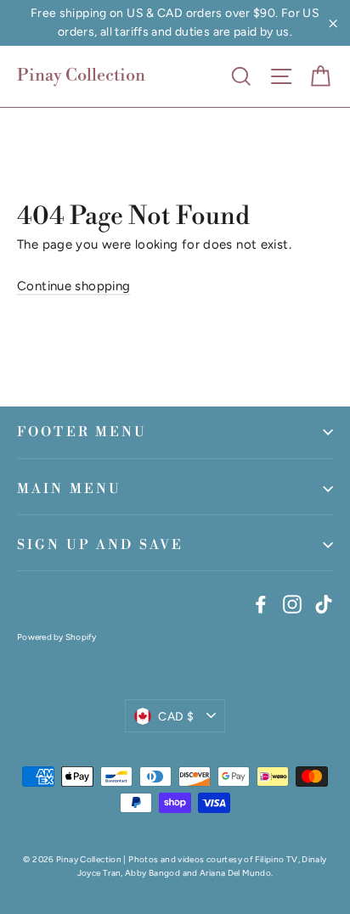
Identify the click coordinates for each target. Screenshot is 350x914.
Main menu (69, 488)
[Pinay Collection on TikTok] (323, 602)
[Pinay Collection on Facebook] (260, 602)
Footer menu (82, 431)
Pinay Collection (81, 76)
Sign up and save (100, 544)
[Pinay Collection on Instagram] (292, 602)
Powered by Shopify (57, 636)
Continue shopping (73, 286)
